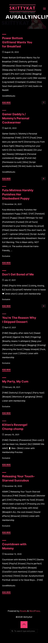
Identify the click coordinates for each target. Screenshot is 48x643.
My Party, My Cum (15, 381)
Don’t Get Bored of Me (18, 274)
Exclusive (6, 256)
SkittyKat (22, 8)
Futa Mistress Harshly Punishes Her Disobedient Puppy (17, 194)
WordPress (34, 611)
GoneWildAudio (8, 96)
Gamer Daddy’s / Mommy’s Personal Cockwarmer (15, 118)
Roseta (23, 611)
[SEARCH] (12, 631)
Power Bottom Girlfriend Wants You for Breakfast (17, 42)
